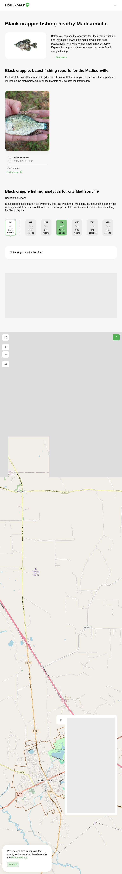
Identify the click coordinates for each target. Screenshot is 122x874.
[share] (5, 337)
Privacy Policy (19, 857)
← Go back (59, 57)
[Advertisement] (61, 295)
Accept (13, 864)
